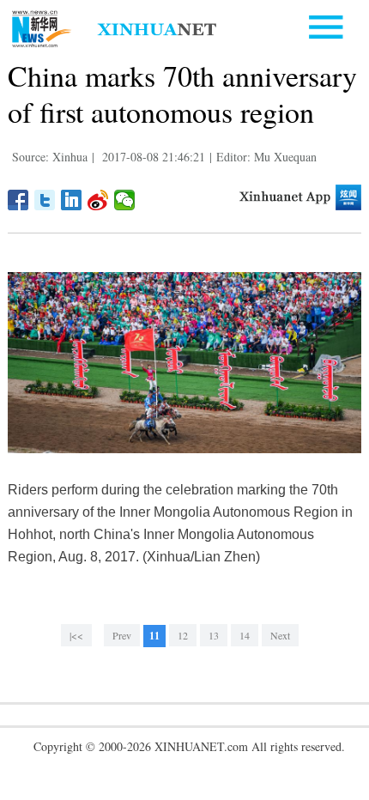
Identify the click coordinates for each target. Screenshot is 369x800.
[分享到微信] (125, 200)
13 (214, 635)
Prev (121, 635)
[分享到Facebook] (18, 200)
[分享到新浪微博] (98, 200)
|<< (76, 635)
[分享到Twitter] (45, 200)
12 (183, 635)
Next (280, 635)
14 (244, 635)
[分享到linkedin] (71, 200)
